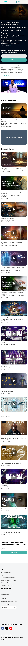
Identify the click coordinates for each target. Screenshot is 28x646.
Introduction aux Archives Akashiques (13, 170)
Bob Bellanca (4, 37)
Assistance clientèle (6, 592)
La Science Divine (6, 317)
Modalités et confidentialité (8, 580)
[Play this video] (14, 159)
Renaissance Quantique (7, 218)
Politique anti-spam (6, 582)
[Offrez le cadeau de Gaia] (16, 2)
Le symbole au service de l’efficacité (12, 295)
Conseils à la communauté (8, 577)
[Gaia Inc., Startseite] (5, 2)
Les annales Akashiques (8, 344)
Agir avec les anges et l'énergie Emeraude (11, 195)
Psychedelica (4, 531)
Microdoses (4, 342)
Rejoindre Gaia (5, 594)
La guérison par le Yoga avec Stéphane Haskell (13, 123)
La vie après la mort (7, 487)
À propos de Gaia (6, 572)
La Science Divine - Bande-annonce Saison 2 (12, 320)
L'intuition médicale (7, 391)
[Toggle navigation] (1, 1)
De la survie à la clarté (8, 220)
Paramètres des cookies (7, 585)
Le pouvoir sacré (5, 390)
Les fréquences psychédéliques (11, 532)
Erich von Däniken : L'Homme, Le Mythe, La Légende (13, 439)
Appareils (3, 575)
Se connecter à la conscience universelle (14, 509)
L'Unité (3, 415)
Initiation (3, 413)
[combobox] (9, 607)
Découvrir (14, 60)
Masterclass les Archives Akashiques (11, 168)
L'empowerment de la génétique (11, 463)
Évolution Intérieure (6, 462)
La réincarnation (6, 368)
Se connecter (22, 1)
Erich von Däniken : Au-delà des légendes (12, 437)
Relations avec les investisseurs (9, 601)
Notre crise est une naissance (10, 270)
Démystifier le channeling (9, 245)
